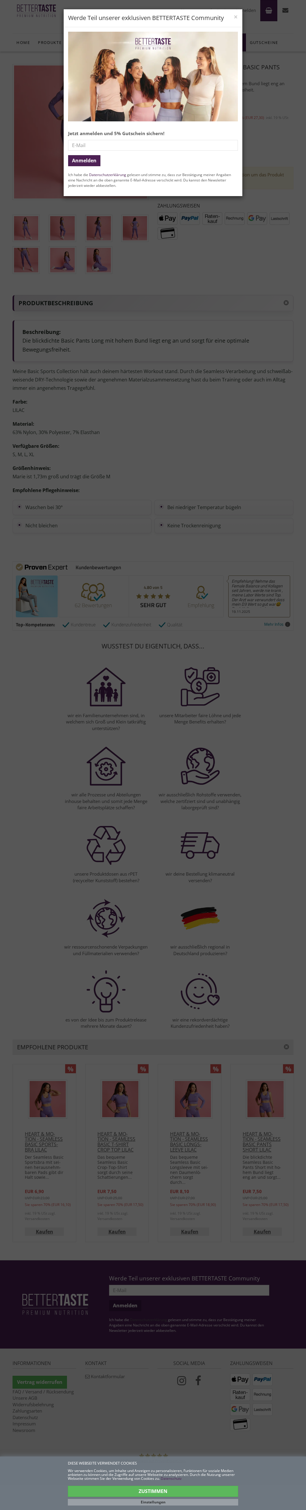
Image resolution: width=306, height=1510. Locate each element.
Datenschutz (171, 1478)
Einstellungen (153, 1502)
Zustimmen (153, 1491)
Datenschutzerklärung (107, 174)
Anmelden (84, 160)
